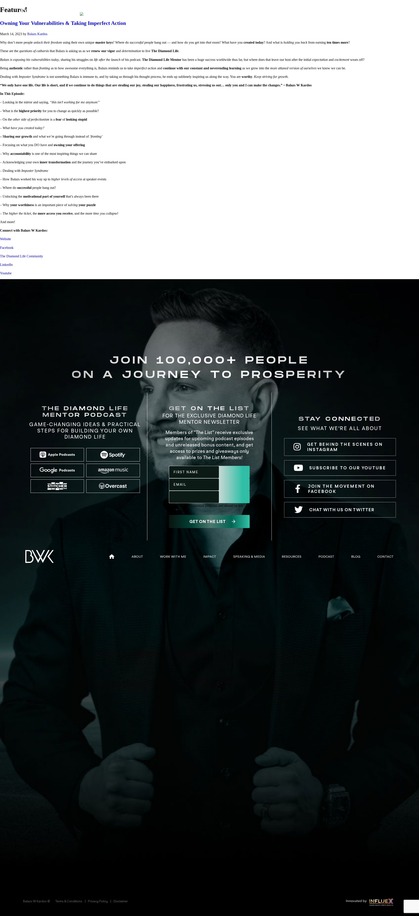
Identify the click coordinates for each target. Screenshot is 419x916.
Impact (170, 14)
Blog (308, 14)
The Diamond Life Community (21, 256)
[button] (378, 14)
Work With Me (136, 14)
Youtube (6, 273)
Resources (249, 14)
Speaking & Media (207, 14)
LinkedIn (6, 265)
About (102, 14)
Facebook (7, 248)
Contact (335, 14)
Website (5, 239)
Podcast (282, 14)
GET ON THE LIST (207, 521)
